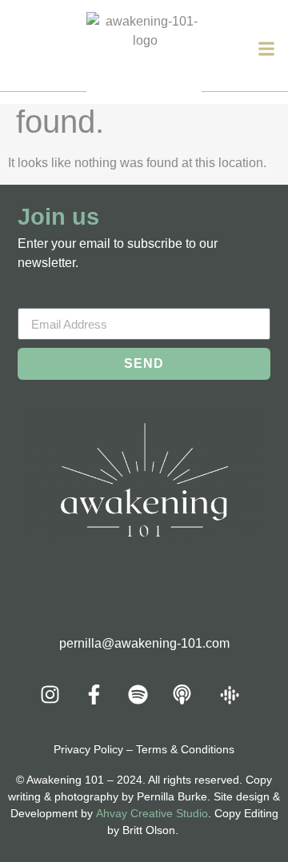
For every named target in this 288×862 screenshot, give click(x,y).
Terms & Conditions (185, 749)
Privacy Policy (88, 749)
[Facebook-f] (94, 695)
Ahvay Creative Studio (152, 813)
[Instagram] (50, 695)
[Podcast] (182, 695)
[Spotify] (138, 695)
